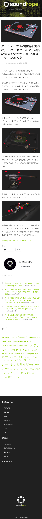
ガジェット (11, 360)
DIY (24, 338)
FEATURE (7, 408)
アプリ (11, 349)
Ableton (5, 337)
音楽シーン (13, 377)
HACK (5, 428)
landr (9, 341)
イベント (25, 350)
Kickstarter (36, 338)
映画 (6, 377)
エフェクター (28, 353)
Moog (22, 341)
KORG (4, 341)
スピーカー (13, 369)
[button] (21, 14)
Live (13, 341)
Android (15, 338)
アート (19, 350)
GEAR (5, 416)
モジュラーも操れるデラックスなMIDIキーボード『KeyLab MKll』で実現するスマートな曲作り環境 (22, 291)
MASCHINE (18, 341)
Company (7, 452)
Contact (6, 456)
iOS (30, 337)
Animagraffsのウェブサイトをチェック (16, 240)
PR (19, 345)
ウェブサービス (16, 354)
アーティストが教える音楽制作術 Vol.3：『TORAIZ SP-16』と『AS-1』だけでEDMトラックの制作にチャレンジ (22, 317)
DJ (26, 337)
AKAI (11, 338)
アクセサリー (30, 346)
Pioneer (15, 346)
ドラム (31, 368)
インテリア (7, 353)
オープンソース (29, 357)
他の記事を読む (26, 266)
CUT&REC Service (9, 448)
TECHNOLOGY (8, 424)
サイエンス (34, 360)
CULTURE (7, 420)
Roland (23, 346)
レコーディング (21, 373)
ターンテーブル (21, 369)
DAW (20, 337)
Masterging (7, 444)
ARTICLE (6, 432)
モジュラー (10, 373)
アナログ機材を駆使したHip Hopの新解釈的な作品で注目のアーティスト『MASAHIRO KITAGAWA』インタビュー (22, 300)
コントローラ (23, 360)
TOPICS (6, 412)
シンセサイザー (21, 364)
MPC (25, 341)
